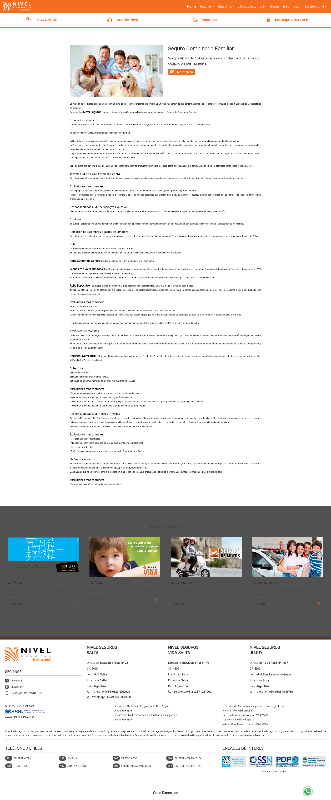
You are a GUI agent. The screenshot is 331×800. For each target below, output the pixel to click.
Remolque (209, 20)
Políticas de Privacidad (274, 771)
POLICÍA (68, 758)
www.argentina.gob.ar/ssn (19, 717)
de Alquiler (18, 582)
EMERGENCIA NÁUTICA (185, 758)
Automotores (264, 582)
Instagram (17, 686)
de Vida (96, 582)
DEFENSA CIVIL (126, 758)
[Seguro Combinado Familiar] (116, 71)
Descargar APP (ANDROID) (26, 693)
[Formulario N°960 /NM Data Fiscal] (234, 761)
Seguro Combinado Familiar (201, 48)
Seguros (205, 6)
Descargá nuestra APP (291, 20)
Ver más (16, 603)
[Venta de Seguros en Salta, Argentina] (17, 6)
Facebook (16, 680)
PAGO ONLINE (46, 20)
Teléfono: (111, 692)
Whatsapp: (111, 697)
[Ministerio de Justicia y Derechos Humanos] (314, 761)
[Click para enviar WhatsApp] (307, 791)
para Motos (181, 582)
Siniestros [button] (224, 6)
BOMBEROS (17, 765)
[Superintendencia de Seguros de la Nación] (261, 761)
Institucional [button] (314, 6)
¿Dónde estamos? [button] (251, 6)
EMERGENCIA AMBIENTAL (132, 765)
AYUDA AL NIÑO (73, 765)
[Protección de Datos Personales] (287, 761)
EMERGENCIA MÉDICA (184, 765)
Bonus (274, 6)
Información (292, 6)
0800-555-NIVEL (127, 20)
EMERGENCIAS (19, 758)
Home (191, 6)
